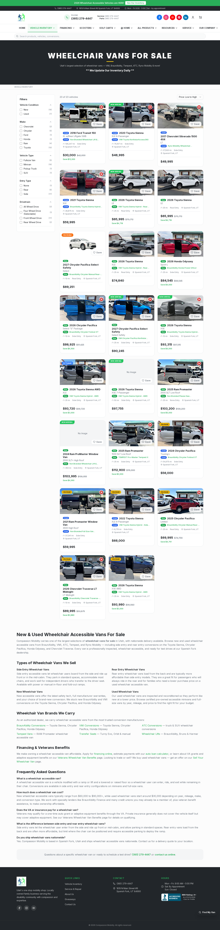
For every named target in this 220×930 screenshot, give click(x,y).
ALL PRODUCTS (146, 28)
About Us (69, 894)
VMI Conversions (89, 725)
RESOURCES (168, 28)
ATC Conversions (152, 725)
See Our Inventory (135, 3)
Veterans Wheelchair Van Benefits (77, 757)
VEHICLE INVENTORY (41, 28)
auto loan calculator (157, 753)
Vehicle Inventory (73, 884)
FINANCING (66, 28)
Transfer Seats (87, 733)
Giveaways (70, 899)
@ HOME (125, 28)
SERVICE (186, 28)
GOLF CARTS (106, 28)
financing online (103, 753)
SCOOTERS (86, 28)
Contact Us (70, 904)
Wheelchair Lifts (151, 733)
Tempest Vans (25, 733)
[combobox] (190, 97)
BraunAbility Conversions (31, 725)
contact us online (165, 854)
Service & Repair (73, 889)
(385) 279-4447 (64, 8)
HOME (22, 28)
